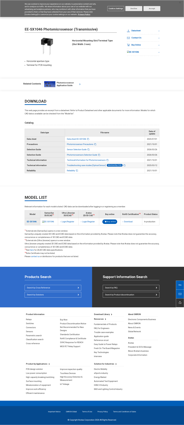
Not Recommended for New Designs (72, 329)
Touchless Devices (68, 373)
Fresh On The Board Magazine (107, 348)
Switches (30, 323)
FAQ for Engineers (101, 328)
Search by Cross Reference (38, 288)
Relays (29, 319)
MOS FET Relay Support (70, 346)
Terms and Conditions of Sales (124, 412)
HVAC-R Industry (101, 385)
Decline (134, 9)
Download (128, 222)
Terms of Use (87, 412)
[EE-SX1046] (143, 52)
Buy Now (63, 320)
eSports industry (101, 373)
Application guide (101, 336)
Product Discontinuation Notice (73, 324)
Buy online (111, 222)
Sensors (29, 331)
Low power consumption (36, 373)
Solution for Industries (104, 364)
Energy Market (100, 377)
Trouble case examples (104, 332)
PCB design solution (34, 369)
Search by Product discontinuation (119, 295)
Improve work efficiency (36, 389)
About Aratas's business (138, 351)
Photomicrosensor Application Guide (65, 84)
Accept (152, 9)
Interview (98, 356)
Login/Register (68, 222)
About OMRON (134, 323)
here (32, 250)
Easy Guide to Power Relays (105, 344)
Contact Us (136, 38)
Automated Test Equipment (106, 381)
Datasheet (136, 31)
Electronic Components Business (142, 319)
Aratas (131, 343)
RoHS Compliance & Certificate (73, 338)
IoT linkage (64, 384)
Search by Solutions (35, 295)
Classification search (35, 339)
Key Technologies (101, 352)
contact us (35, 256)
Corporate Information (137, 355)
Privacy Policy (103, 412)
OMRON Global (71, 412)
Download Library (102, 314)
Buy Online (136, 45)
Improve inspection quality (71, 369)
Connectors (31, 327)
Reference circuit (101, 340)
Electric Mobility (100, 369)
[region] (92, 8)
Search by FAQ (111, 288)
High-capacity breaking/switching (40, 377)
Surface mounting (33, 381)
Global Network (134, 331)
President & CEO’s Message (139, 347)
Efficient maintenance (35, 393)
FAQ (179, 285)
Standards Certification (70, 334)
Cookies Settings (116, 9)
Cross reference (33, 343)
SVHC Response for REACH (71, 342)
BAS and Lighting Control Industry (108, 389)
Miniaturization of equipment (38, 385)
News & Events (134, 327)
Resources (99, 319)
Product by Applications (36, 364)
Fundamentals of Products (105, 324)
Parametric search (34, 335)
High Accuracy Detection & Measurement (71, 378)
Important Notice (54, 412)
